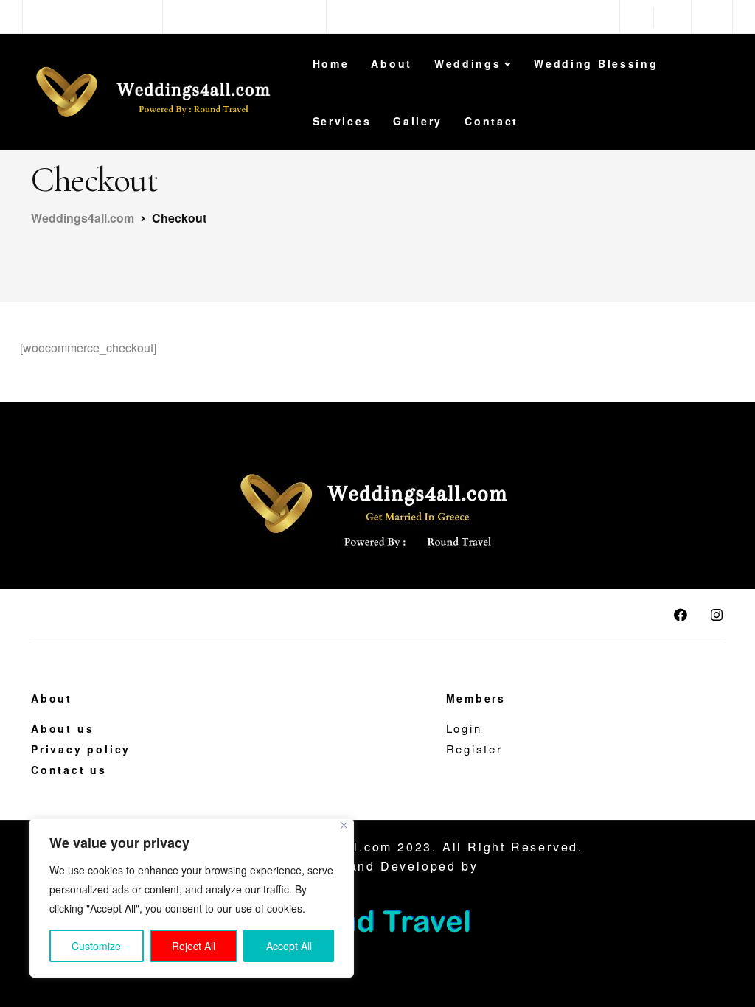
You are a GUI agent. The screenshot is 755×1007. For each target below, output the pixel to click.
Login (464, 728)
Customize (96, 945)
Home (331, 63)
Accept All (289, 945)
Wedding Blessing (596, 63)
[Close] (344, 825)
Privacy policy (81, 749)
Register (474, 748)
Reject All (193, 945)
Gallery (417, 121)
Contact (491, 121)
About (391, 63)
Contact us (69, 769)
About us (62, 728)
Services (342, 121)
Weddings (467, 63)
